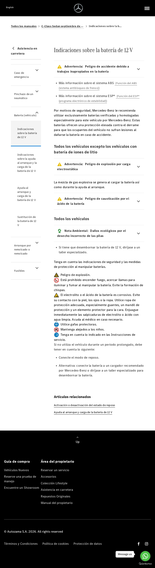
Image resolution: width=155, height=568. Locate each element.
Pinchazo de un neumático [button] (24, 96)
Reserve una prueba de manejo (20, 478)
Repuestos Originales (55, 496)
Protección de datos (87, 544)
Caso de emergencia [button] (21, 75)
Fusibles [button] (19, 271)
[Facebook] (138, 543)
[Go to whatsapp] (145, 556)
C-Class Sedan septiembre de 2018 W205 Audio (62, 26)
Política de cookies (55, 544)
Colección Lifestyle (54, 483)
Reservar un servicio (55, 470)
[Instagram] (146, 543)
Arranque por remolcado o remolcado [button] (22, 249)
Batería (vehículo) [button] (25, 115)
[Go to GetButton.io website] (145, 564)
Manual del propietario (57, 503)
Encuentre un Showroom (21, 488)
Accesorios (48, 476)
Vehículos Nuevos (16, 470)
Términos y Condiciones (21, 544)
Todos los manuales (24, 26)
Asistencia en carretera (57, 490)
